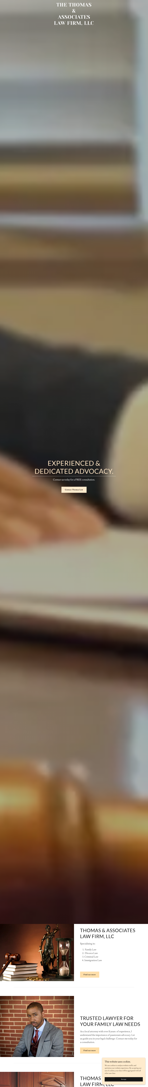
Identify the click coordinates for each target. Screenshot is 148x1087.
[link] (74, 24)
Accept (123, 1079)
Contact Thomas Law (74, 490)
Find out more (90, 975)
